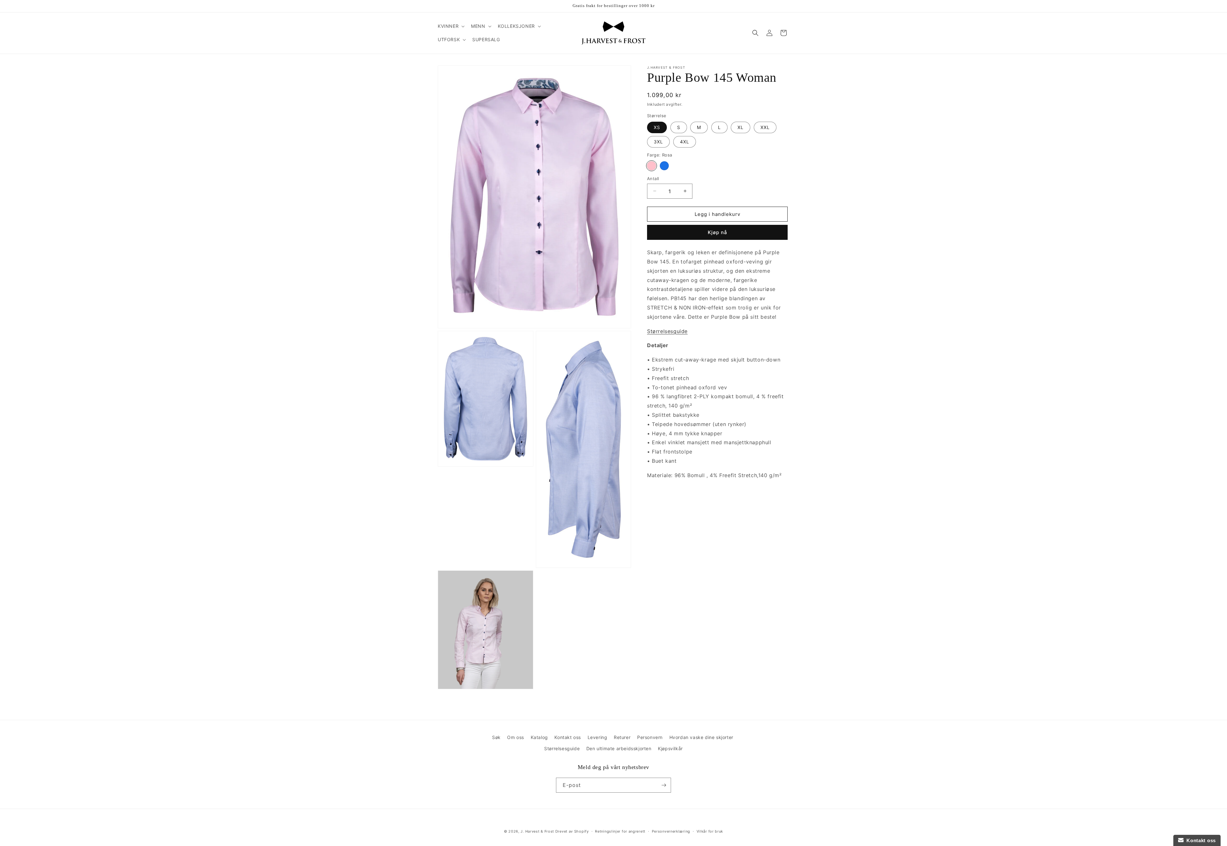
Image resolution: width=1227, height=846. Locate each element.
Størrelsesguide (562, 748)
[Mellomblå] (664, 165)
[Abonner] (664, 785)
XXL (765, 127)
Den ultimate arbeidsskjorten (619, 748)
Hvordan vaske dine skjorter (701, 737)
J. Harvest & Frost (537, 831)
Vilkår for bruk (710, 831)
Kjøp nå (717, 232)
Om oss (515, 737)
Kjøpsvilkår (670, 748)
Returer (622, 737)
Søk (496, 737)
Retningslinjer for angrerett (620, 831)
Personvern (650, 737)
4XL (684, 141)
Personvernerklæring (671, 831)
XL (740, 127)
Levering (597, 737)
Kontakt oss (567, 737)
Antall (653, 178)
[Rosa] (651, 165)
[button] (450, 26)
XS (657, 127)
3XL (658, 141)
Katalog (539, 737)
